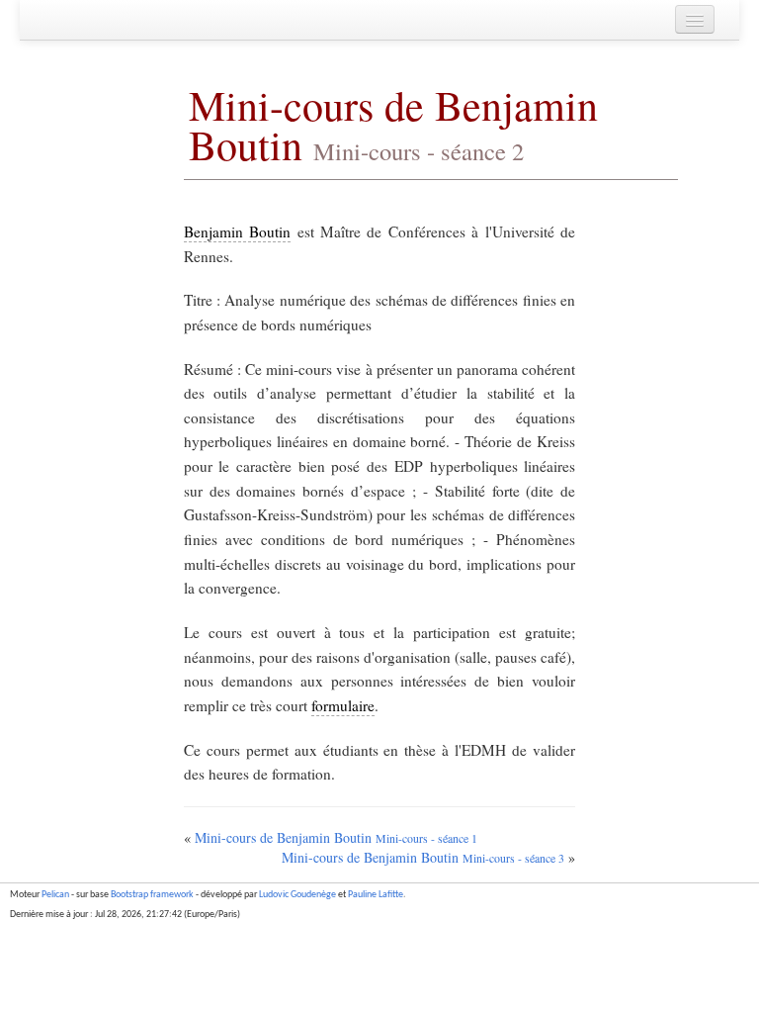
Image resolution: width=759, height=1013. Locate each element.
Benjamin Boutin (237, 231)
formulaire (343, 705)
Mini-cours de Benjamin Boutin (393, 124)
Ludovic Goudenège (297, 894)
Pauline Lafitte (375, 894)
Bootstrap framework (152, 894)
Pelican (55, 894)
